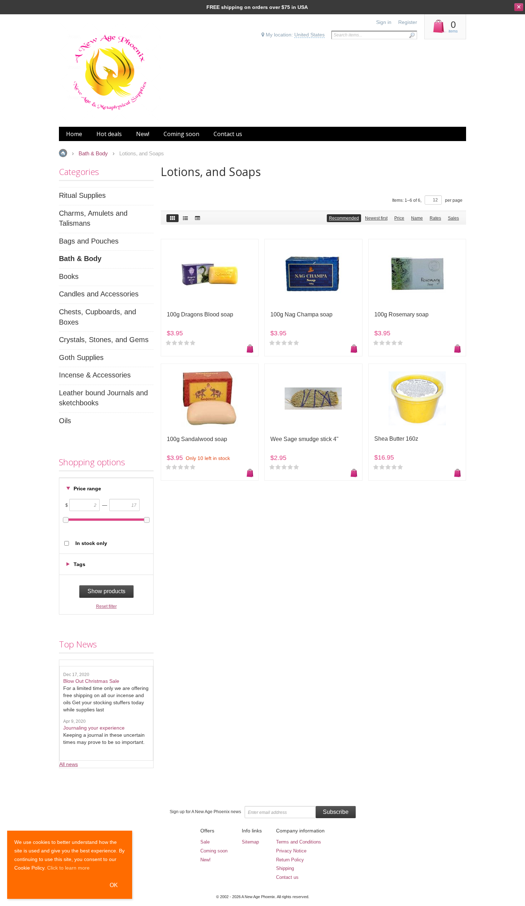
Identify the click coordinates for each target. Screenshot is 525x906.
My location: (294, 34)
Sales (453, 218)
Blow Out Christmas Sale (91, 681)
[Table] (197, 218)
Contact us (287, 877)
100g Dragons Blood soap (200, 314)
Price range (87, 488)
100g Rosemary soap (401, 314)
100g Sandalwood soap (197, 439)
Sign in (383, 22)
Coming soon (214, 851)
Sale (205, 842)
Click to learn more (68, 868)
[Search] (412, 35)
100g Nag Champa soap (301, 314)
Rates (435, 218)
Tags (79, 564)
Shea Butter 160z (396, 439)
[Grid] (172, 218)
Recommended (344, 218)
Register (407, 22)
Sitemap (250, 842)
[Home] (110, 72)
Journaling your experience (94, 728)
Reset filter (106, 606)
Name (417, 218)
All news (68, 764)
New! (205, 859)
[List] (185, 218)
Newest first (376, 218)
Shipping (285, 868)
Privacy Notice (291, 851)
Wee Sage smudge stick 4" (304, 439)
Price (399, 218)
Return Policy (290, 859)
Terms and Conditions (298, 842)
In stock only (91, 543)
